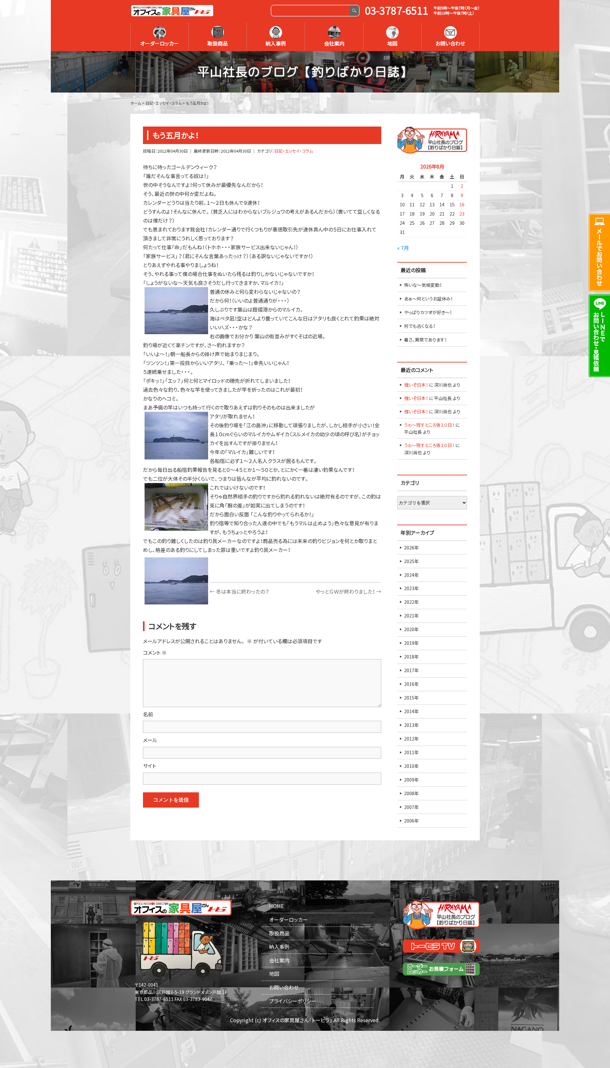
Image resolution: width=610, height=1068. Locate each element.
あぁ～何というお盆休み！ (428, 298)
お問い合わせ (450, 43)
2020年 (411, 629)
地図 (392, 43)
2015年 (411, 697)
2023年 (411, 588)
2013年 (411, 725)
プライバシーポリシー (292, 1001)
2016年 (411, 684)
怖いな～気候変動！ (423, 285)
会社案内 (334, 43)
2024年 (411, 575)
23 (461, 213)
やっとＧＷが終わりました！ (348, 591)
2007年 (411, 807)
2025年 (411, 561)
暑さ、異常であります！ (425, 339)
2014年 (411, 711)
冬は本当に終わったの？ (239, 591)
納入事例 (276, 43)
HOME (276, 906)
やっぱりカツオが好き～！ (428, 312)
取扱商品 (217, 43)
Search (354, 10)
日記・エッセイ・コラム (293, 151)
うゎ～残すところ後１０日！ (429, 425)
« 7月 (403, 247)
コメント (155, 652)
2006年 (411, 820)
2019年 (411, 643)
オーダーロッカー (159, 43)
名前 (148, 714)
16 (461, 204)
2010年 (411, 766)
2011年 (411, 752)
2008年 (411, 793)
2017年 (411, 670)
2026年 (411, 547)
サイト (149, 765)
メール (150, 740)
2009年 (411, 779)
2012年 (411, 738)
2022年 (411, 602)
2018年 (411, 656)
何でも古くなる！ (419, 326)
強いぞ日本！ (416, 385)
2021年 (411, 615)
